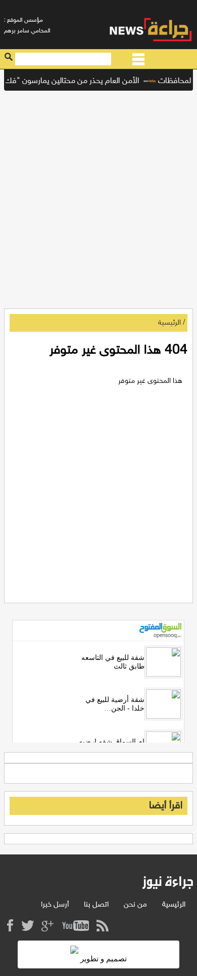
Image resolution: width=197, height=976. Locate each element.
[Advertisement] (98, 197)
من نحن (135, 905)
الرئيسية (169, 323)
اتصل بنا (96, 905)
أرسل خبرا (55, 905)
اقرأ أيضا (165, 806)
